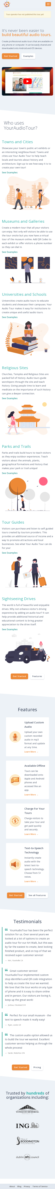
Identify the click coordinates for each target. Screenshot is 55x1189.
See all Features (37, 895)
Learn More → (31, 751)
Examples (28, 56)
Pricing (37, 1067)
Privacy (27, 1186)
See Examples (10, 172)
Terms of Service (39, 1186)
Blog (19, 1186)
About (12, 1186)
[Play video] (27, 81)
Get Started (10, 56)
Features (37, 676)
